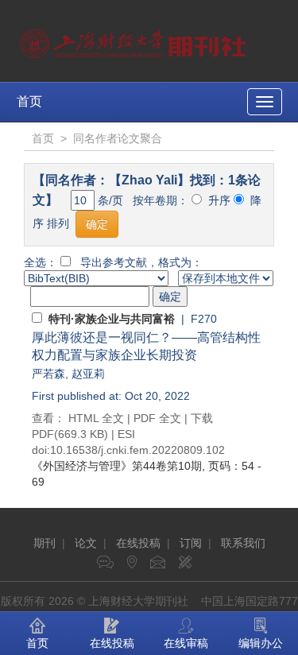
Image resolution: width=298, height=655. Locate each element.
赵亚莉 (88, 373)
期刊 (44, 543)
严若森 (48, 373)
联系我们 (243, 543)
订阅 (191, 543)
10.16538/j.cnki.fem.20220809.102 (137, 450)
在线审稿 (186, 643)
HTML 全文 (96, 418)
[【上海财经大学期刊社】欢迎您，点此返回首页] (134, 39)
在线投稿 (138, 543)
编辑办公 (260, 643)
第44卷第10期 (117, 465)
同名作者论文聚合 (117, 138)
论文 (86, 543)
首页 (29, 101)
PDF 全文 (157, 418)
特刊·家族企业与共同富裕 (111, 318)
